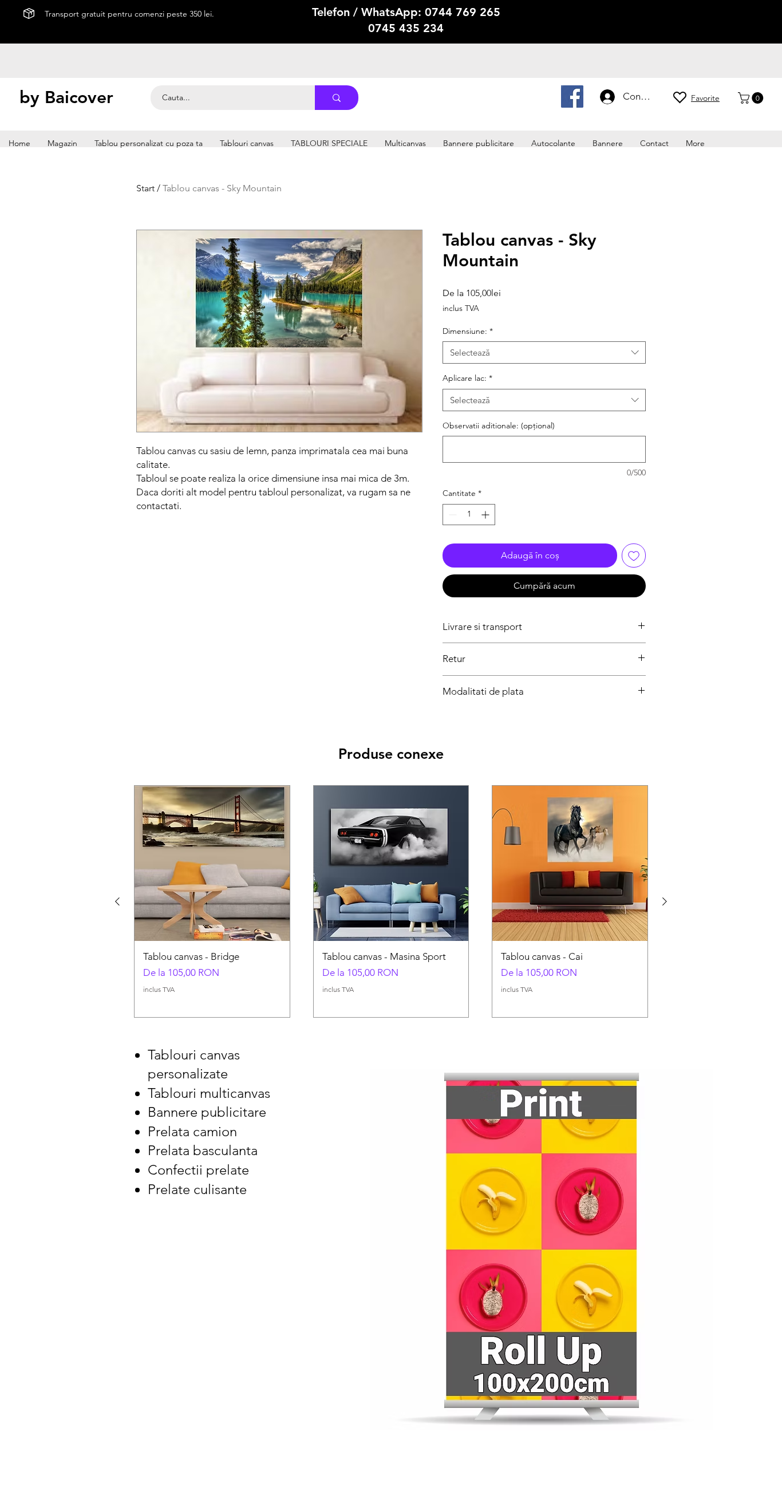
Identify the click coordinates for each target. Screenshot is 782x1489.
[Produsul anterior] (117, 901)
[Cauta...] (336, 97)
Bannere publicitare (207, 1112)
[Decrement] (451, 515)
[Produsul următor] (665, 901)
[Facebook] (572, 96)
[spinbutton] (469, 515)
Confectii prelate (198, 1169)
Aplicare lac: (467, 378)
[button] (752, 98)
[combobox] (544, 352)
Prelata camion (192, 1131)
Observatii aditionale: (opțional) (499, 425)
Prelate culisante (197, 1189)
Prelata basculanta (203, 1150)
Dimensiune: (468, 331)
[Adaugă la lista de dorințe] (634, 555)
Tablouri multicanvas (209, 1093)
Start (145, 188)
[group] (391, 901)
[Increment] (486, 515)
